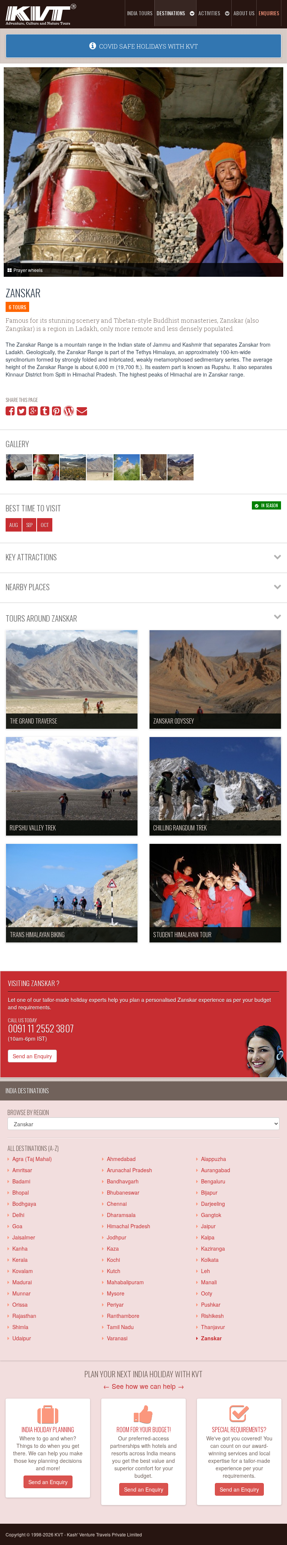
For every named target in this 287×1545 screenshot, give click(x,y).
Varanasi (115, 1338)
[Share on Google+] (33, 412)
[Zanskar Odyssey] (215, 679)
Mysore (114, 1293)
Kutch (112, 1271)
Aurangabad (214, 1170)
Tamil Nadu (119, 1327)
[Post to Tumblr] (44, 412)
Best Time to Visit (33, 508)
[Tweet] (21, 412)
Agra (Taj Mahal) (30, 1158)
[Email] (82, 412)
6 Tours (17, 307)
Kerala (18, 1259)
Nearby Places (28, 586)
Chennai (115, 1203)
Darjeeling (211, 1203)
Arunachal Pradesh (128, 1170)
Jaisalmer (22, 1237)
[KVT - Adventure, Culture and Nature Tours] (41, 13)
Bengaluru (211, 1181)
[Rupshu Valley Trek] (72, 786)
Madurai (20, 1282)
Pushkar (209, 1304)
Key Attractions (31, 557)
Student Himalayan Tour (182, 934)
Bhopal (19, 1192)
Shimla (18, 1327)
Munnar (20, 1293)
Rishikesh (211, 1315)
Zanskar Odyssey (173, 720)
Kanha (18, 1248)
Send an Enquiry (32, 1056)
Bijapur (207, 1192)
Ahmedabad (120, 1158)
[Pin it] (56, 412)
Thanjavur (211, 1327)
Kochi (112, 1259)
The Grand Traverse (33, 720)
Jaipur (207, 1226)
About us (244, 13)
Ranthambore (121, 1315)
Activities (209, 13)
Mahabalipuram (124, 1282)
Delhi (16, 1215)
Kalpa (206, 1237)
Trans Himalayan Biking (37, 934)
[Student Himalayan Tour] (215, 893)
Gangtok (209, 1215)
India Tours (139, 13)
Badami (19, 1181)
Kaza (111, 1248)
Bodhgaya (22, 1203)
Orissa (18, 1304)
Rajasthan (22, 1315)
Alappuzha (212, 1158)
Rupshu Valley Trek (33, 827)
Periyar (114, 1304)
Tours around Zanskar (41, 618)
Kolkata (208, 1259)
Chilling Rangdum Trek (180, 827)
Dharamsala (120, 1215)
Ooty (205, 1293)
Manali (207, 1282)
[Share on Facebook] (10, 412)
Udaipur (20, 1338)
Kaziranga (211, 1248)
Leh (204, 1271)
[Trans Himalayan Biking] (72, 893)
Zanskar (23, 292)
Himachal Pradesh (127, 1226)
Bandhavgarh (121, 1181)
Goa (15, 1226)
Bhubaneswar (121, 1192)
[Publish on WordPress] (69, 412)
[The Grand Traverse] (72, 679)
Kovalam (21, 1271)
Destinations (171, 13)
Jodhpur (115, 1237)
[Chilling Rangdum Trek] (215, 786)
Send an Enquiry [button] (48, 1482)
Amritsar (20, 1170)
